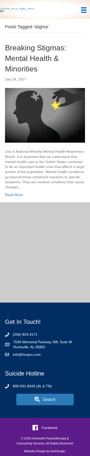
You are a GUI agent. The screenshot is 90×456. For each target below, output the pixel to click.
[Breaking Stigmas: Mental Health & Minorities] (45, 115)
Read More (14, 195)
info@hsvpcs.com (27, 354)
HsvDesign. (58, 451)
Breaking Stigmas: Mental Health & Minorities (35, 58)
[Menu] (84, 10)
